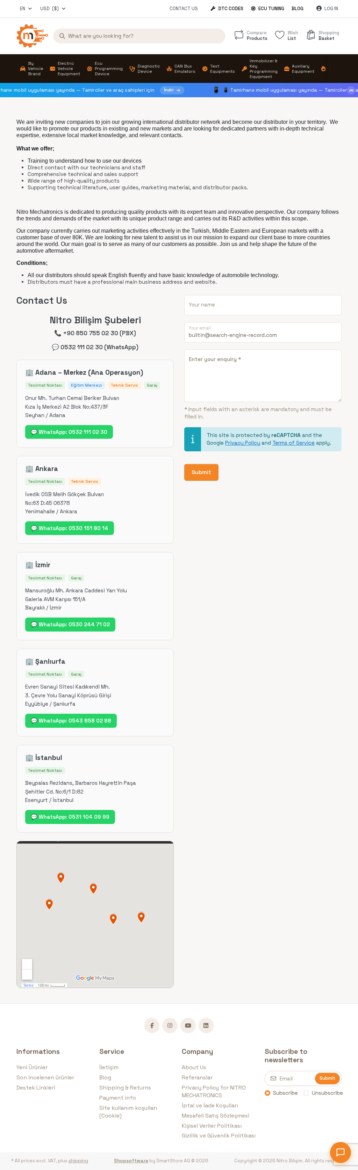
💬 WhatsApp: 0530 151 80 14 (69, 528)
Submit (201, 472)
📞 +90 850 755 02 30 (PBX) (95, 333)
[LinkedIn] (206, 1025)
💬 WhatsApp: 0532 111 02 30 (69, 432)
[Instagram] (170, 1025)
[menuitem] (31, 69)
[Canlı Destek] (340, 1152)
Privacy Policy (242, 442)
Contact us (184, 9)
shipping (78, 1161)
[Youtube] (188, 1025)
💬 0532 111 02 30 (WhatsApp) (95, 347)
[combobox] (26, 8)
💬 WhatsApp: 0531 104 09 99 (70, 816)
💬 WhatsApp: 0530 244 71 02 (70, 624)
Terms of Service (293, 442)
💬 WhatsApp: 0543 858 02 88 (71, 720)
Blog (297, 9)
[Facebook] (152, 1025)
